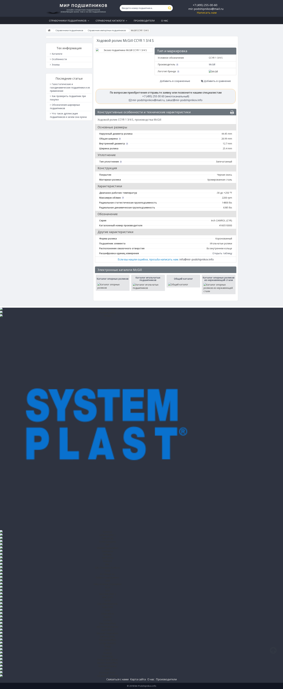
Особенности (59, 59)
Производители (166, 679)
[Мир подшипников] (77, 8)
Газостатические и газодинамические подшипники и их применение (70, 87)
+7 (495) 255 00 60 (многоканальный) (165, 96)
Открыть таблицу (222, 253)
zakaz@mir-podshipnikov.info (184, 100)
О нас (150, 679)
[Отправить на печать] (232, 112)
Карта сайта (138, 679)
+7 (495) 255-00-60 (205, 5)
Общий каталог (183, 278)
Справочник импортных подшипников (107, 30)
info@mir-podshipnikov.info (196, 259)
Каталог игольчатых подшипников (148, 278)
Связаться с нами (117, 679)
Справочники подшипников (69, 30)
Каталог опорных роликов (113, 278)
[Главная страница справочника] (49, 30)
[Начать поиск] (169, 8)
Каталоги (56, 53)
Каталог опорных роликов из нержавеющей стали (219, 278)
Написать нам (207, 12)
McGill (212, 64)
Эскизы (55, 64)
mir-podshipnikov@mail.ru (206, 9)
